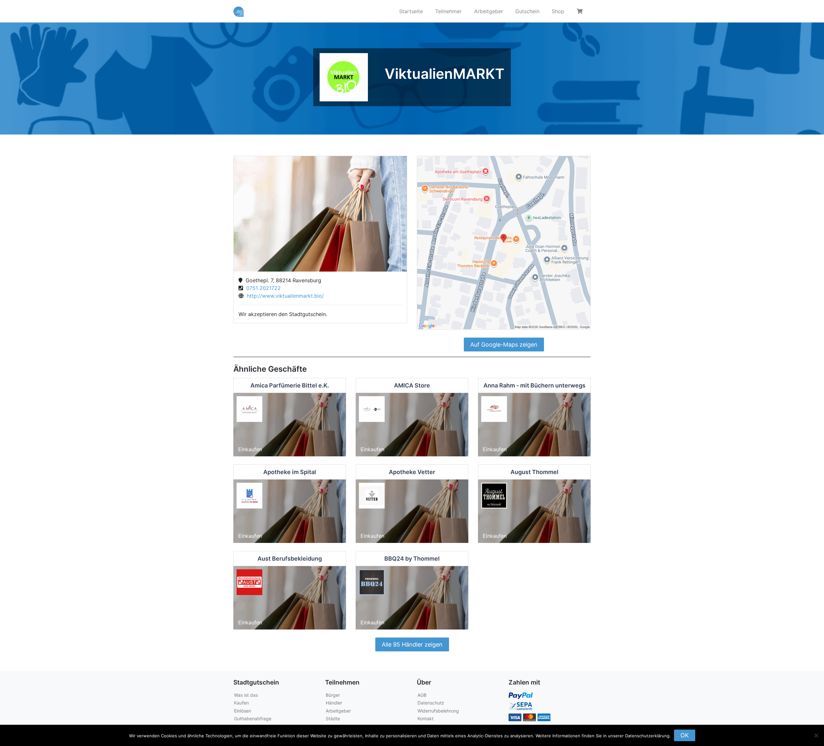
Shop (558, 11)
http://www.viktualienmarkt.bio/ (284, 296)
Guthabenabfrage (252, 718)
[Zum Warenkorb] (580, 11)
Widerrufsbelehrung (438, 710)
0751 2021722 (262, 288)
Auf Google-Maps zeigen (504, 344)
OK (684, 735)
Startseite (411, 11)
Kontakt (425, 718)
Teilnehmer (448, 11)
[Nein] (816, 735)
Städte (333, 718)
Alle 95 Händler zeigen (412, 644)
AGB (421, 695)
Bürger (333, 695)
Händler (334, 702)
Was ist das (246, 695)
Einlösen (242, 710)
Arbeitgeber (488, 11)
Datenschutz (430, 702)
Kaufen (241, 702)
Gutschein (527, 11)
